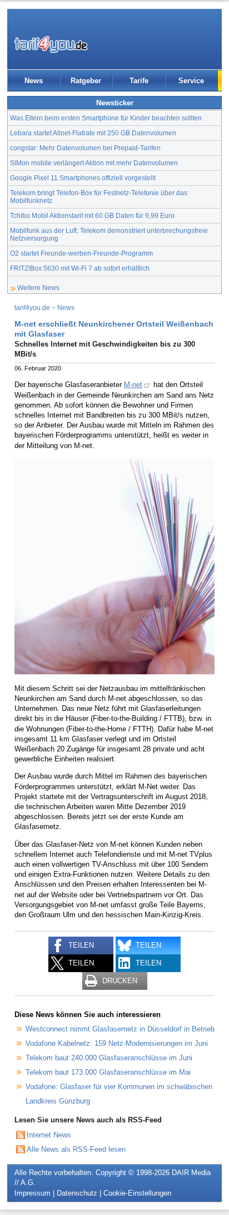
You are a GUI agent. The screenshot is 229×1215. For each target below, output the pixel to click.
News (33, 81)
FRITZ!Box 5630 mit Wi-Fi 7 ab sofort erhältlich (80, 268)
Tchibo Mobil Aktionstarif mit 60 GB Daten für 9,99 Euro (92, 215)
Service (191, 81)
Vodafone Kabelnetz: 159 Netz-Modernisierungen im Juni (117, 1043)
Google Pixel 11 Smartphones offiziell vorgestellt (83, 177)
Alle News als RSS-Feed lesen (76, 1149)
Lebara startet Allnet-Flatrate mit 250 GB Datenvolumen (93, 132)
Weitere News (38, 287)
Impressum (32, 1193)
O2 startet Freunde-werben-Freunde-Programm (81, 253)
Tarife (139, 81)
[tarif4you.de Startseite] (51, 44)
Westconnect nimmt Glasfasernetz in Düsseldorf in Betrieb (120, 1029)
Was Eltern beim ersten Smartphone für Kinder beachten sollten (106, 117)
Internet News (49, 1135)
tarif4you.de (32, 307)
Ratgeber (86, 81)
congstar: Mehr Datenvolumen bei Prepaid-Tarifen (85, 147)
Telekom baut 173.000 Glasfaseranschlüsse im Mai (108, 1072)
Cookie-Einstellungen (137, 1193)
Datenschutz (77, 1193)
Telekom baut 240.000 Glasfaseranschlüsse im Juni (109, 1058)
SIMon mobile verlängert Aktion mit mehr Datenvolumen (94, 162)
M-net (133, 384)
